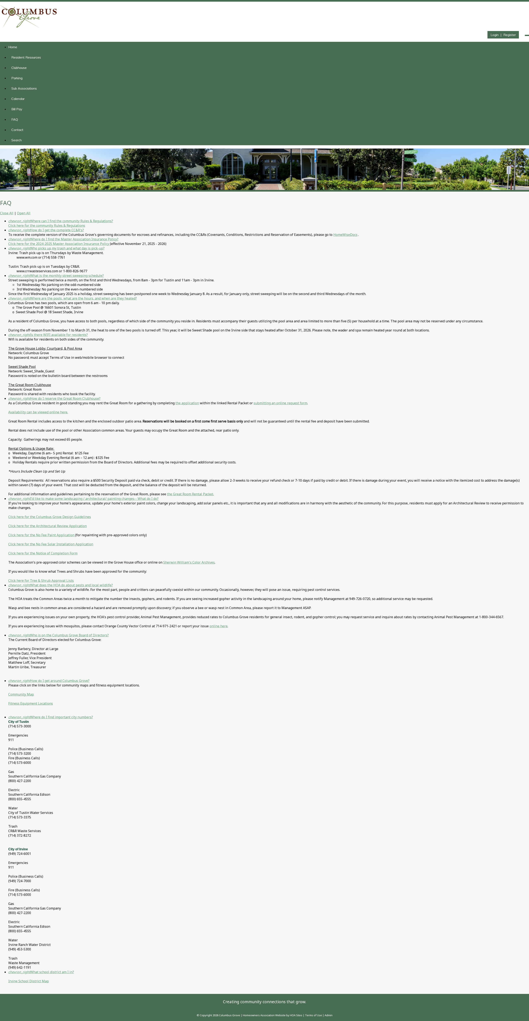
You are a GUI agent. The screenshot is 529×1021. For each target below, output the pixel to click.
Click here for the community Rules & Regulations (46, 225)
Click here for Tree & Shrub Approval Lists (41, 580)
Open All (23, 213)
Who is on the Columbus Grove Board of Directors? (58, 635)
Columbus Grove (229, 1015)
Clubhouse (19, 68)
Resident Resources (26, 57)
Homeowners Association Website (264, 1015)
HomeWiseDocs (345, 234)
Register (509, 35)
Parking (17, 78)
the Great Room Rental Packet (190, 494)
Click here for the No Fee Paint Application (41, 535)
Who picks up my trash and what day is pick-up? (56, 248)
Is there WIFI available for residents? (48, 334)
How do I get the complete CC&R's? (46, 230)
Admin (328, 1015)
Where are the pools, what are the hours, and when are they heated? (72, 298)
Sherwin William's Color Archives (189, 562)
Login (495, 35)
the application (187, 403)
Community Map (21, 694)
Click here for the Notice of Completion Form (42, 553)
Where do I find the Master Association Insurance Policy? (63, 239)
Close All (6, 213)
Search (16, 140)
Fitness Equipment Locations (30, 703)
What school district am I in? (41, 972)
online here (219, 626)
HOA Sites (296, 1015)
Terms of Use (313, 1015)
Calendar (18, 99)
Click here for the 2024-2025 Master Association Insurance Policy (59, 243)
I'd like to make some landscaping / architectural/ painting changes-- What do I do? (83, 498)
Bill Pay (16, 109)
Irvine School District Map (28, 981)
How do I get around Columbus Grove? (48, 680)
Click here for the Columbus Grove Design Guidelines (49, 517)
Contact (17, 130)
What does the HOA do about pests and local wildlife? (60, 585)
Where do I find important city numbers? (50, 717)
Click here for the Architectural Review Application (47, 526)
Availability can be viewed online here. (38, 412)
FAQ (14, 119)
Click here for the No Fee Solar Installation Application (50, 544)
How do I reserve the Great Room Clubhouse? (54, 398)
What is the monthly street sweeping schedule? (56, 275)
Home (12, 47)
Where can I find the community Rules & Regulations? (60, 221)
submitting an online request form (280, 403)
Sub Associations (24, 88)
